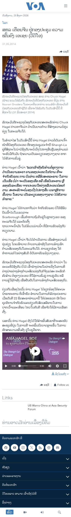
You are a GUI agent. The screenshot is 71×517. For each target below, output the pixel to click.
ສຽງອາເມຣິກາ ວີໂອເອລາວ (23, 343)
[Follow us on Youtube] (14, 447)
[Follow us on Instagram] (23, 447)
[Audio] (42, 512)
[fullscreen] (65, 366)
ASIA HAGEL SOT (21, 339)
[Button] (64, 51)
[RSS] (40, 447)
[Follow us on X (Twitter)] (31, 447)
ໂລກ (5, 23)
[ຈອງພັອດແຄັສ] (57, 447)
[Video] (25, 512)
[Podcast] (48, 447)
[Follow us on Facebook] (5, 447)
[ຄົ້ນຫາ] (59, 512)
